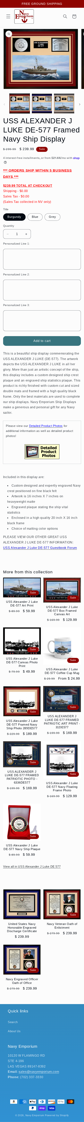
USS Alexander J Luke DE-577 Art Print (22, 603)
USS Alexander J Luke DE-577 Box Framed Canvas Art (62, 610)
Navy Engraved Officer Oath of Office (22, 981)
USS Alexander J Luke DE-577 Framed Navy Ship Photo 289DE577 (22, 724)
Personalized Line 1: (16, 243)
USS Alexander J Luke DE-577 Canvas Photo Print (22, 662)
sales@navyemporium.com (39, 1071)
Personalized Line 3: (16, 305)
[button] (8, 16)
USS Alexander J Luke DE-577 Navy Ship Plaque (22, 847)
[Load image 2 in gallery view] (42, 103)
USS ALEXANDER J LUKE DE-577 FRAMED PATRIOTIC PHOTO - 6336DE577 (22, 777)
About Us (14, 1031)
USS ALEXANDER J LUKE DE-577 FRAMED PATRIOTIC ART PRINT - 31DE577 (62, 722)
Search (13, 1022)
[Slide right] (79, 104)
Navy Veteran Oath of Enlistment (62, 925)
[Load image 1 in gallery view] (20, 103)
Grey (52, 216)
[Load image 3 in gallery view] (64, 103)
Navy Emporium (34, 1115)
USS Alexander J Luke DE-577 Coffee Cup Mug (62, 671)
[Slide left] (4, 104)
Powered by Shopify (57, 1115)
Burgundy (14, 216)
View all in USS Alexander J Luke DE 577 (32, 866)
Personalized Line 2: (16, 274)
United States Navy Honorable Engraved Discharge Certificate (22, 927)
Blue (35, 216)
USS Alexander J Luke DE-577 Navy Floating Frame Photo (62, 786)
